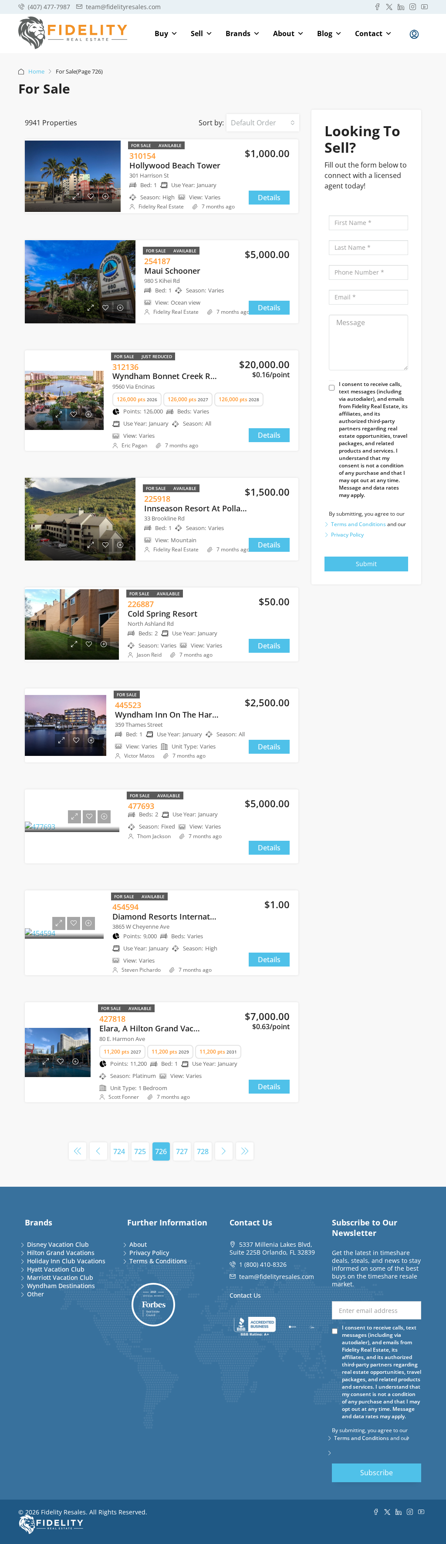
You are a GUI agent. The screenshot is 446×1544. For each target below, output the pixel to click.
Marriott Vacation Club (60, 1277)
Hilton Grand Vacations (61, 1253)
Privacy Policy (347, 534)
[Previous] (77, 1151)
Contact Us (245, 1295)
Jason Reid (149, 654)
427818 (112, 1019)
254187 (157, 261)
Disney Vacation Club (58, 1244)
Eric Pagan (134, 445)
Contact (368, 33)
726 (161, 1151)
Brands (238, 33)
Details (269, 197)
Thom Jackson (154, 836)
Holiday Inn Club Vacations (66, 1261)
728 (203, 1151)
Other (35, 1294)
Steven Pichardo (141, 969)
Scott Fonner (123, 1097)
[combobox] (262, 122)
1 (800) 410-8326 (263, 1264)
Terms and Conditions (358, 524)
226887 (141, 604)
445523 (128, 705)
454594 (125, 907)
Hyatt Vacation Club (55, 1269)
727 (182, 1151)
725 (140, 1151)
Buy (161, 33)
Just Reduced (157, 356)
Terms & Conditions (158, 1261)
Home (36, 71)
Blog (324, 33)
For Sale (141, 145)
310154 (142, 156)
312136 (125, 367)
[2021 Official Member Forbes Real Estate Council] (153, 1304)
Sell (197, 33)
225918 (157, 498)
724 (119, 1151)
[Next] (224, 1151)
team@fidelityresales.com (276, 1276)
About (283, 33)
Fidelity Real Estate (161, 206)
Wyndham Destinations (61, 1286)
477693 (141, 806)
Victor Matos (139, 755)
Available (170, 145)
